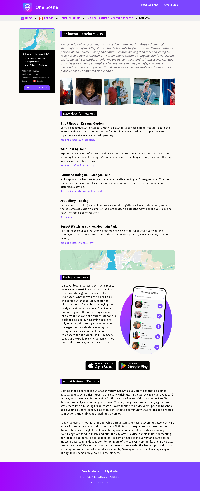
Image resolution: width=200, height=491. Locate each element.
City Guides (171, 5)
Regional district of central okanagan (110, 18)
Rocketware (94, 483)
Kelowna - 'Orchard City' (35, 54)
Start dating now (37, 87)
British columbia (70, 18)
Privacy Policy (85, 477)
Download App (149, 5)
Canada (48, 18)
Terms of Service (100, 477)
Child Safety (114, 477)
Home (28, 18)
